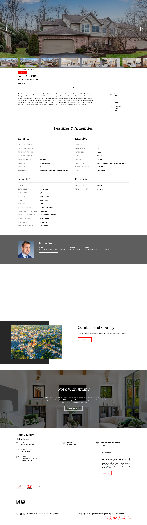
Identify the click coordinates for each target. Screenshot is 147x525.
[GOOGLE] (119, 518)
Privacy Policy (106, 467)
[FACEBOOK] (106, 518)
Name (103, 445)
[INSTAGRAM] (110, 518)
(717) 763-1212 (25, 451)
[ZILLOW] (128, 518)
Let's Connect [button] (74, 408)
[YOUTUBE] (124, 518)
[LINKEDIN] (115, 518)
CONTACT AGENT (48, 255)
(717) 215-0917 (75, 249)
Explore (85, 340)
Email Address (106, 452)
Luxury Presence (55, 514)
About (107, 514)
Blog (113, 514)
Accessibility (120, 514)
